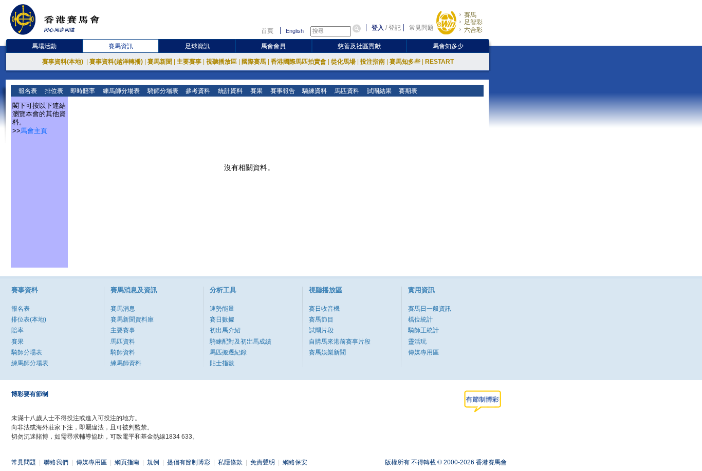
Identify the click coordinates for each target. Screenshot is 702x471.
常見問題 (421, 27)
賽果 (256, 91)
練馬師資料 (125, 363)
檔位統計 (420, 319)
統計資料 (229, 91)
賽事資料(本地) (63, 61)
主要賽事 (189, 61)
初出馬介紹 (225, 330)
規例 (153, 462)
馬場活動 (44, 46)
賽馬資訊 (120, 46)
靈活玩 (417, 341)
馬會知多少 (448, 46)
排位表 (53, 91)
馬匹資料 (346, 91)
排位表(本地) (28, 319)
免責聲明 (262, 462)
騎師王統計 (423, 330)
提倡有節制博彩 (188, 462)
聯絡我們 (56, 462)
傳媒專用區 (423, 352)
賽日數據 (222, 319)
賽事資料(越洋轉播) (116, 61)
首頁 (267, 30)
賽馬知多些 (405, 61)
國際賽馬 (254, 61)
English (295, 31)
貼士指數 (222, 363)
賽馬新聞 (159, 61)
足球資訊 (197, 46)
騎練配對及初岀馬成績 (240, 341)
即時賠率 (82, 91)
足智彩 (473, 22)
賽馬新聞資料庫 (132, 319)
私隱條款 (230, 462)
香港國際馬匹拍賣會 (298, 61)
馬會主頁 (34, 131)
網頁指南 (127, 462)
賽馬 (470, 14)
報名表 (27, 91)
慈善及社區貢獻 (359, 46)
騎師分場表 (162, 91)
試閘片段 (321, 330)
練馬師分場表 (120, 91)
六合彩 (473, 29)
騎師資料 (122, 352)
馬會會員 (273, 46)
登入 (378, 27)
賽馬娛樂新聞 (327, 352)
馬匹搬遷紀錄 (228, 352)
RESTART (439, 61)
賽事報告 (282, 91)
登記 (395, 27)
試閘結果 (378, 91)
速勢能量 (222, 308)
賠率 (17, 330)
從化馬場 (343, 61)
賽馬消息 (122, 308)
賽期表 (407, 91)
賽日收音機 (324, 308)
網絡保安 (295, 462)
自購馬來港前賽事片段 (340, 341)
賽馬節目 (321, 319)
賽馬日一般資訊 (429, 308)
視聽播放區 (221, 61)
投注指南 (372, 61)
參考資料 (197, 91)
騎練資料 (314, 91)
